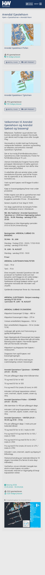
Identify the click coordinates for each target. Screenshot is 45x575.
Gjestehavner (13, 17)
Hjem (4, 17)
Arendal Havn (26, 17)
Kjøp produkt (28, 62)
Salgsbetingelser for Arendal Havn (18, 500)
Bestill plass (12, 62)
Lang (30, 4)
